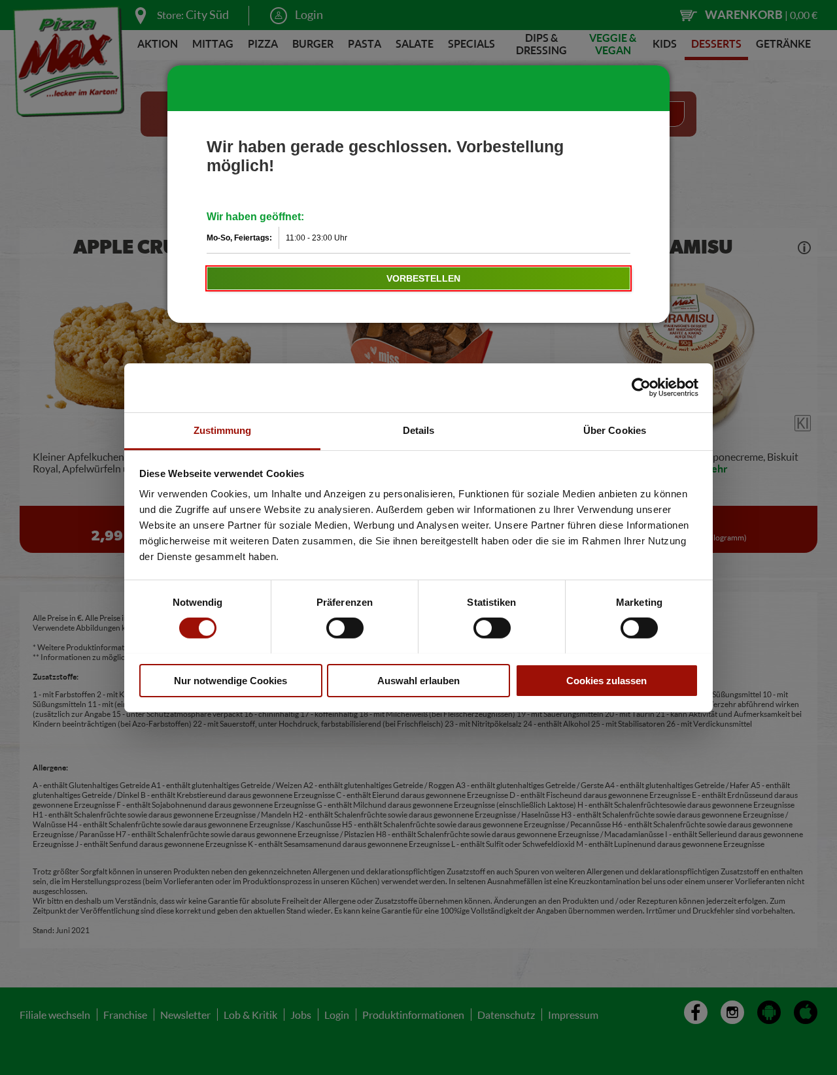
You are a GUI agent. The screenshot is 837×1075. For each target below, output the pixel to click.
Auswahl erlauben (418, 680)
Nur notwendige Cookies (230, 680)
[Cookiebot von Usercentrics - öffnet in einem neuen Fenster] (641, 387)
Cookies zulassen (606, 680)
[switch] (345, 628)
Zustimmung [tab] (223, 429)
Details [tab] (419, 429)
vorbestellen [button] (423, 278)
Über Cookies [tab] (614, 429)
